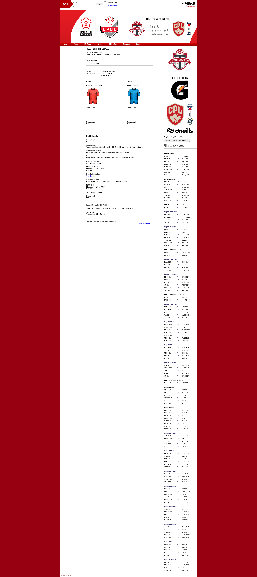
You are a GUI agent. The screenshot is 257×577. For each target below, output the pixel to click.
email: (75, 2)
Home (65, 44)
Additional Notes (92, 179)
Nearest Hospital (92, 161)
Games (100, 44)
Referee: (90, 71)
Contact (139, 44)
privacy (73, 575)
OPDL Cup (113, 44)
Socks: (89, 107)
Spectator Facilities (93, 151)
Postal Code (91, 196)
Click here (90, 176)
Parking (89, 156)
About (76, 44)
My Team (87, 44)
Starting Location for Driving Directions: (101, 221)
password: (76, 5)
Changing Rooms (92, 140)
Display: (167, 137)
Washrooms (91, 145)
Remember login (112, 2)
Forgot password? (112, 5)
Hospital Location (93, 174)
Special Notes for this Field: (96, 205)
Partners (126, 44)
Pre (178, 156)
